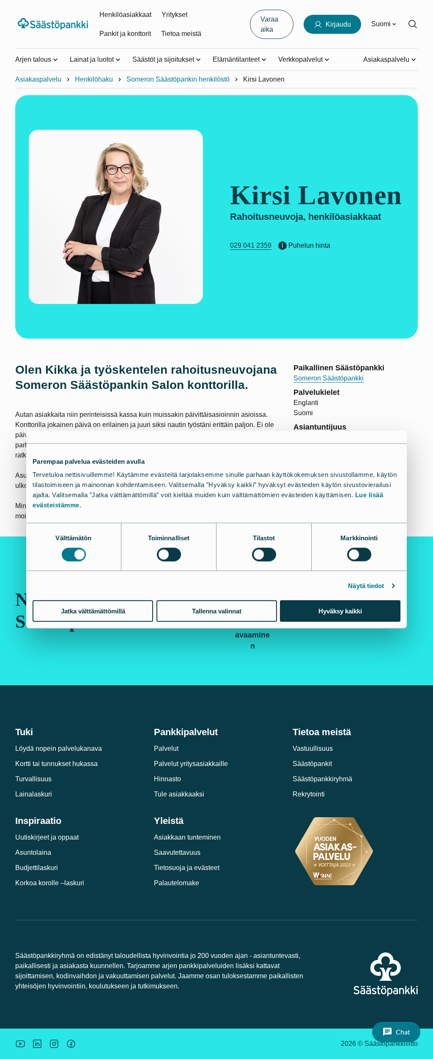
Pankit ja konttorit (125, 33)
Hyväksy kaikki (340, 611)
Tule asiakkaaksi (179, 794)
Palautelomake (176, 883)
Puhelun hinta (309, 245)
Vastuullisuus (313, 748)
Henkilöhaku (94, 79)
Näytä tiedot (366, 585)
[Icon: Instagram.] (54, 1044)
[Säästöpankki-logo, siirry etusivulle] (54, 24)
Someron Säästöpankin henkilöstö (178, 79)
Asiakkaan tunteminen (187, 837)
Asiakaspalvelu (38, 79)
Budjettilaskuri (36, 867)
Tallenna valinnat (216, 611)
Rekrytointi (309, 794)
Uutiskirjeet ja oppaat (47, 837)
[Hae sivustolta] (413, 24)
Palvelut (166, 748)
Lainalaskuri (33, 794)
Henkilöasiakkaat (125, 14)
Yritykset (174, 14)
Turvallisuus (33, 779)
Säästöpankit (312, 763)
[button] (396, 1032)
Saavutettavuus (177, 852)
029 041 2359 (250, 245)
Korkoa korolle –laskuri (49, 883)
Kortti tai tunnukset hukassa (56, 763)
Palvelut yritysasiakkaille (191, 763)
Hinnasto (167, 779)
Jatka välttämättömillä (93, 611)
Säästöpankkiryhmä (322, 779)
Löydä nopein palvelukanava (58, 748)
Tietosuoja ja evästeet (186, 867)
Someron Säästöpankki (328, 378)
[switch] (169, 554)
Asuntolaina (33, 852)
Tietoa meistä (181, 33)
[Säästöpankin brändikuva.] (20, 1044)
